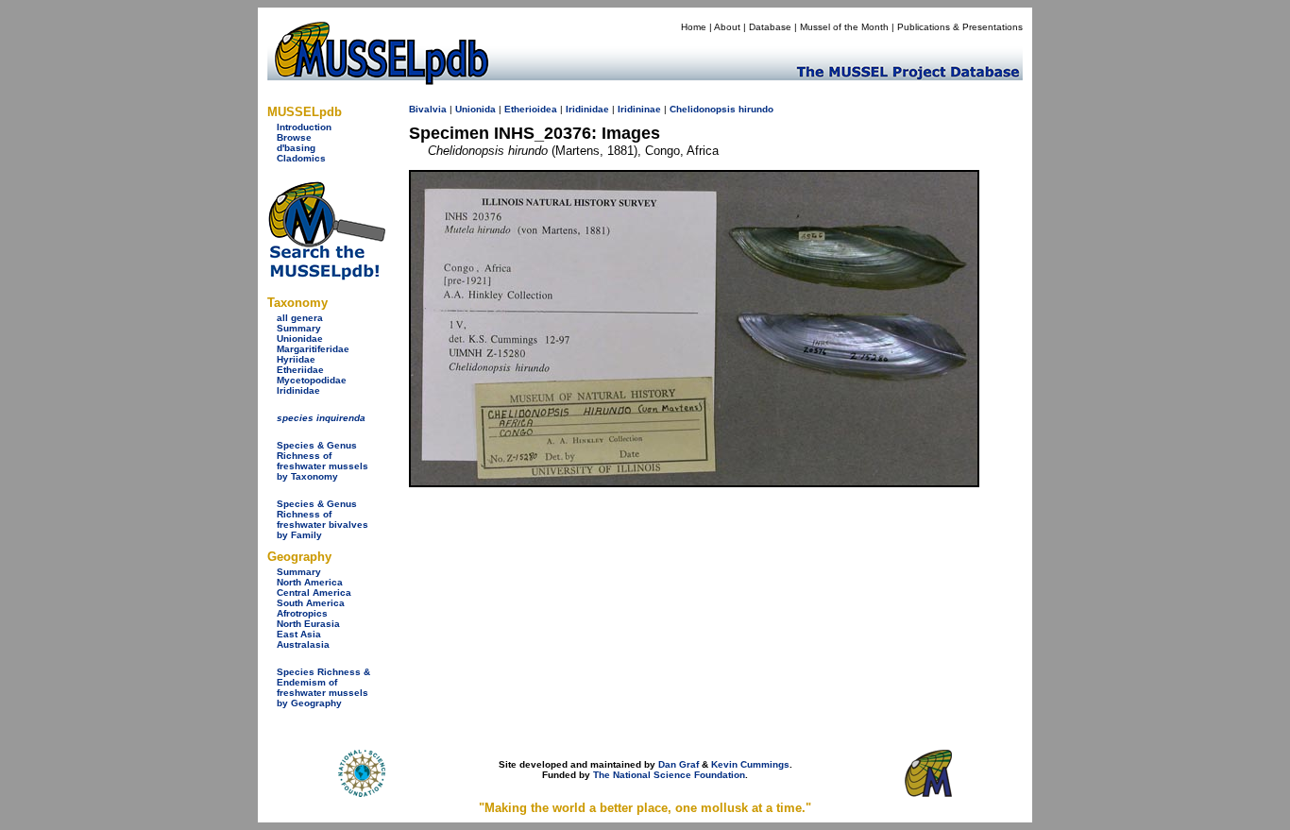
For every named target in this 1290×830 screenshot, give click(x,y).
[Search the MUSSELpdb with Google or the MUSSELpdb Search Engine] (326, 276)
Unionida (475, 109)
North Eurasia (308, 623)
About (727, 27)
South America (311, 603)
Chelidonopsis (703, 109)
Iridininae (639, 109)
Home (693, 27)
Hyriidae (296, 359)
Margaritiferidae (313, 349)
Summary (299, 328)
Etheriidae (300, 369)
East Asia (299, 634)
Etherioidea (530, 109)
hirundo (755, 109)
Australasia (303, 644)
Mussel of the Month (844, 27)
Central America (314, 592)
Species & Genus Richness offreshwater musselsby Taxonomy (322, 461)
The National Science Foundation (669, 775)
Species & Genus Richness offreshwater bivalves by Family (322, 519)
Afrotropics (302, 613)
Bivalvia (428, 109)
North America (310, 582)
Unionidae (300, 338)
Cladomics (301, 158)
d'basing (296, 148)
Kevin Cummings (750, 764)
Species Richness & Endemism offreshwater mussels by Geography (323, 687)
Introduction (304, 127)
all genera (300, 318)
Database (770, 27)
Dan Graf (678, 764)
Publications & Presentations (960, 27)
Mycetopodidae (312, 380)
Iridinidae (298, 390)
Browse (294, 137)
